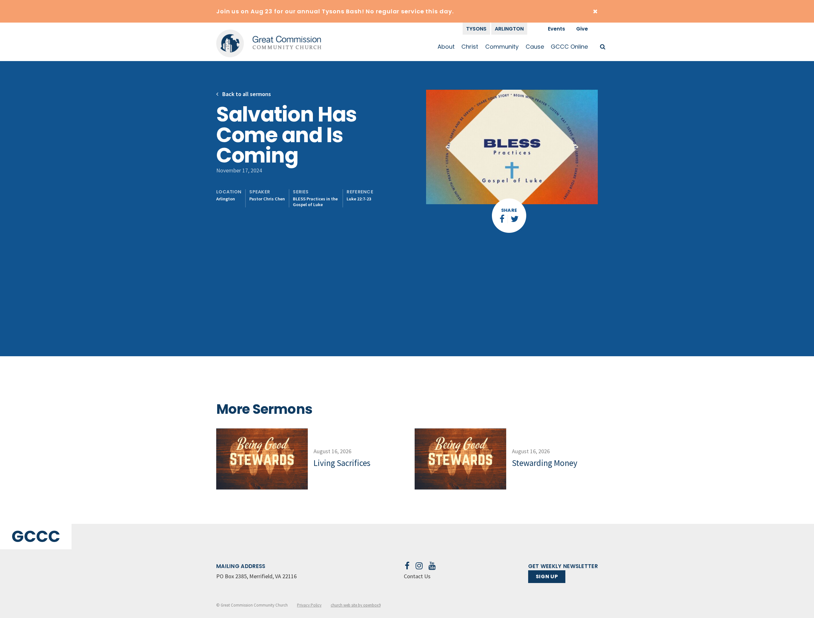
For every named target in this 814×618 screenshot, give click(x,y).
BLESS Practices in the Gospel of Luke (315, 201)
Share (509, 210)
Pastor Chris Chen (267, 199)
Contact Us (417, 576)
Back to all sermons (246, 94)
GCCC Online (569, 47)
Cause (535, 47)
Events (556, 28)
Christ (469, 47)
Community (502, 47)
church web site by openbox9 (356, 605)
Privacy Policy (309, 605)
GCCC (35, 536)
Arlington (509, 28)
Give (582, 28)
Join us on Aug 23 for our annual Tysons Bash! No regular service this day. (335, 11)
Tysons (476, 28)
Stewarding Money (544, 462)
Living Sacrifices (342, 462)
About (446, 47)
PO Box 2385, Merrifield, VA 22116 (256, 576)
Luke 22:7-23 (359, 199)
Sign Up (547, 576)
